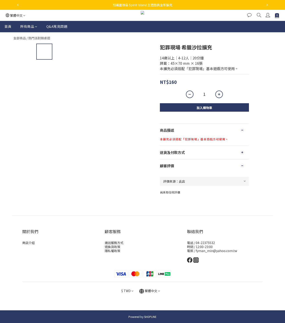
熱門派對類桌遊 (39, 38)
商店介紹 (28, 242)
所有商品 (27, 26)
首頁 (7, 26)
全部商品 (19, 38)
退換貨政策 (112, 246)
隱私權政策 (112, 250)
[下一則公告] (267, 5)
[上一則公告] (18, 5)
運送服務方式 (114, 242)
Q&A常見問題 (56, 26)
